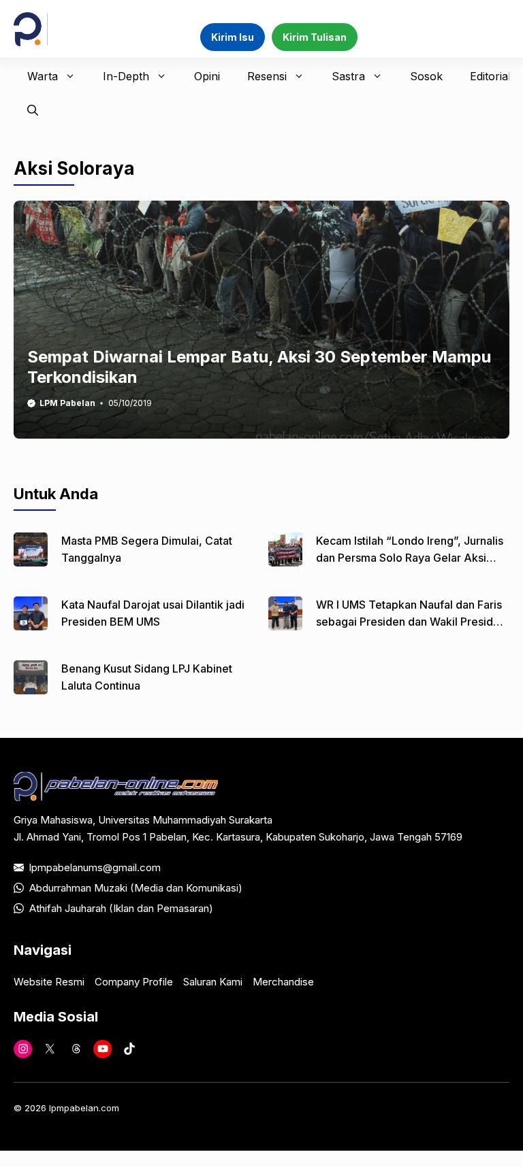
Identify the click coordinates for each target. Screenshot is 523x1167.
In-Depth (126, 76)
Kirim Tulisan (315, 37)
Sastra (348, 76)
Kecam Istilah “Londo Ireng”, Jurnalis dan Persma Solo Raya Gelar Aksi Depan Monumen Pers (409, 557)
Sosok (426, 76)
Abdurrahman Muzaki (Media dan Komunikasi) (135, 887)
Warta (42, 76)
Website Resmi (49, 981)
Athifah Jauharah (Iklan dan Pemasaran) (121, 908)
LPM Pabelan (67, 403)
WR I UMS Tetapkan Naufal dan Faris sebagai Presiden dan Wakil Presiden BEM (411, 621)
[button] (32, 110)
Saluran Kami (212, 981)
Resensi (267, 76)
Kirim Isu (232, 37)
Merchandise (283, 981)
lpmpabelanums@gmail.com (95, 867)
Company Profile (134, 981)
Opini (207, 76)
